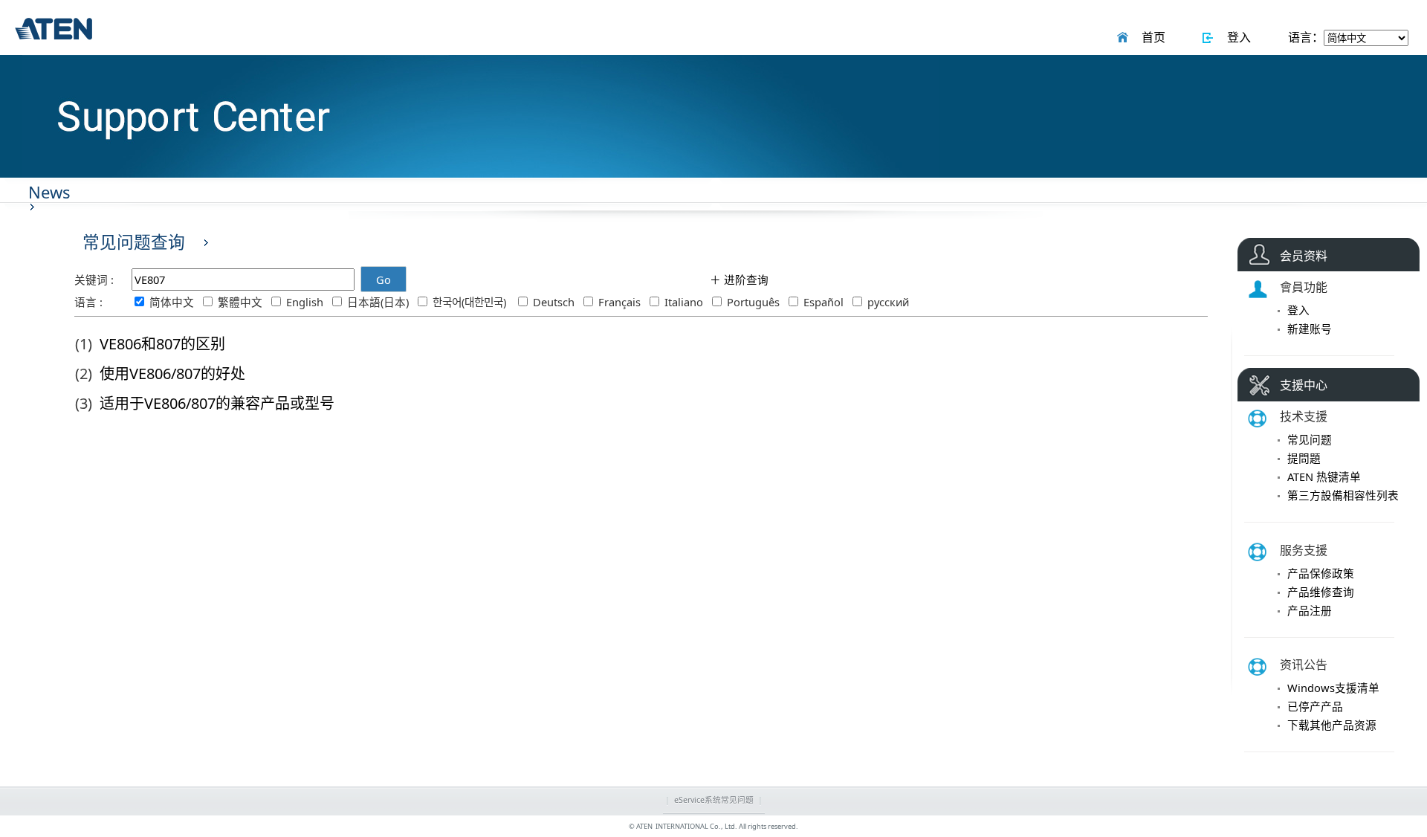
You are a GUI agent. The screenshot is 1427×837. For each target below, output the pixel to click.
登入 (1236, 37)
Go (383, 279)
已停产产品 (1315, 706)
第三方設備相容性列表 (1343, 495)
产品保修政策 (1320, 573)
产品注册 (1309, 610)
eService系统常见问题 (714, 800)
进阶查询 (744, 279)
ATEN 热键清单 (1324, 476)
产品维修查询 (1320, 591)
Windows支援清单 (1333, 687)
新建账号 (1309, 328)
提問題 (1304, 457)
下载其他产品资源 (1331, 724)
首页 (1150, 37)
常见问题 (1309, 439)
